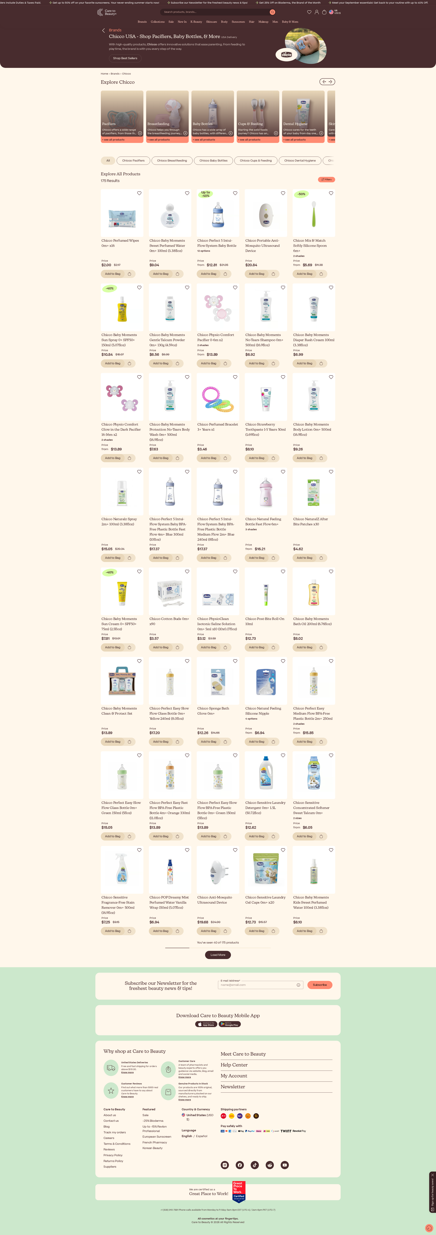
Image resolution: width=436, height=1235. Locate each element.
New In (182, 22)
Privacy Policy (113, 1155)
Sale (171, 22)
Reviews (109, 1150)
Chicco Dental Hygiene (300, 161)
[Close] (432, 1174)
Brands (142, 22)
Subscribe (320, 985)
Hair (251, 22)
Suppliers (110, 1167)
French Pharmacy (155, 1143)
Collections (158, 22)
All (108, 161)
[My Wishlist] (309, 12)
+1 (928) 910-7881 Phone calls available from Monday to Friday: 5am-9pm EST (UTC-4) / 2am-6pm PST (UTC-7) (218, 1209)
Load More (218, 955)
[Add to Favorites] (139, 193)
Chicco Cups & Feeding (256, 161)
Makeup (263, 22)
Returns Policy (113, 1161)
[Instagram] (225, 1165)
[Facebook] (240, 1165)
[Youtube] (285, 1165)
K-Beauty (196, 22)
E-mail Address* (230, 981)
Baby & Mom (290, 22)
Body (224, 22)
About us (110, 1115)
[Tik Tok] (255, 1165)
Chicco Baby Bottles (213, 161)
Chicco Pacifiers (133, 161)
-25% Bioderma (153, 1121)
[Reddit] (270, 1165)
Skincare (211, 22)
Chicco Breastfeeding (172, 161)
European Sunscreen (157, 1137)
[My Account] (317, 12)
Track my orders (115, 1132)
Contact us (111, 1121)
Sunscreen (238, 22)
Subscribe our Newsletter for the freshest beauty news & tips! (209, 3)
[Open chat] (429, 1228)
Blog (107, 1127)
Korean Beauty (152, 1148)
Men (275, 22)
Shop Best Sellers (125, 58)
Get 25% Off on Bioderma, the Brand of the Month (290, 3)
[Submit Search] (272, 12)
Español (201, 1136)
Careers (109, 1138)
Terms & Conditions (117, 1144)
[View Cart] (324, 12)
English (187, 1136)
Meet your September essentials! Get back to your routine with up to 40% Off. (380, 3)
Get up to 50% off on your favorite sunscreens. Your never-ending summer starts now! (106, 3)
